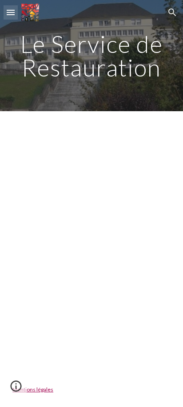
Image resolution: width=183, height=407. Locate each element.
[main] (91, 55)
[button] (10, 12)
